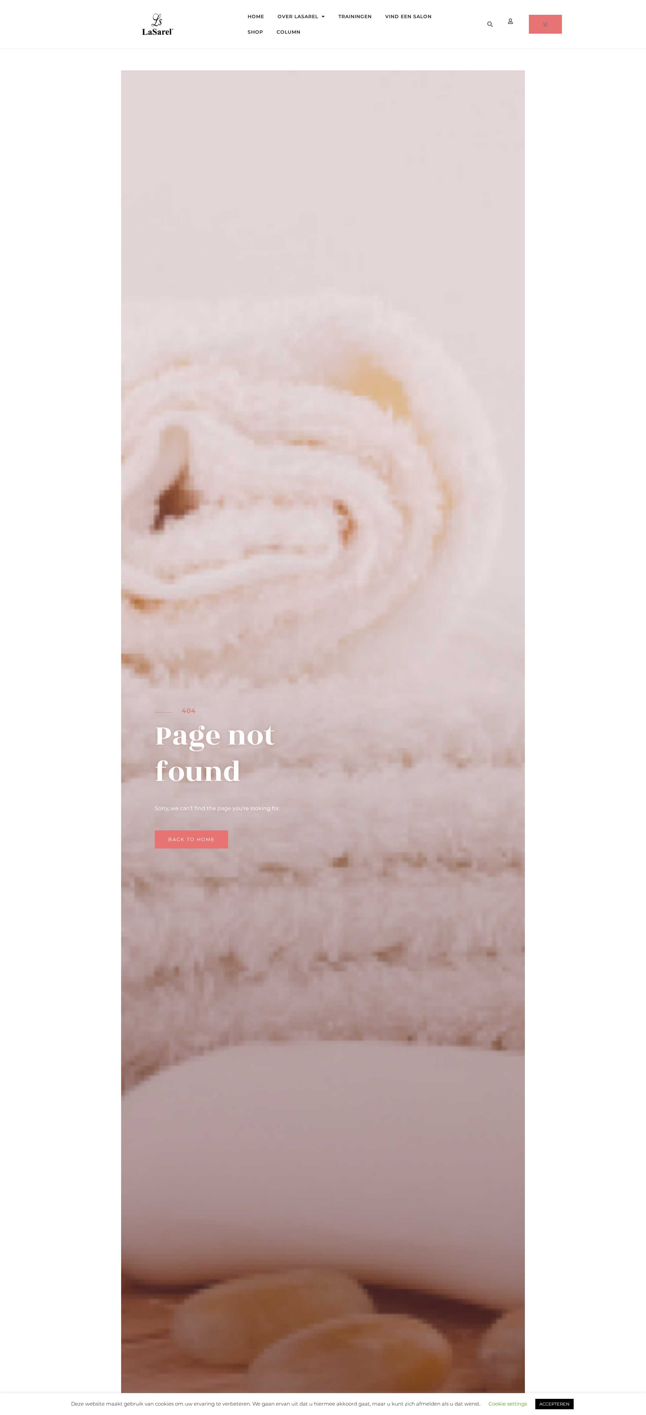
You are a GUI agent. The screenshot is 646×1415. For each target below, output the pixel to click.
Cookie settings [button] (508, 1404)
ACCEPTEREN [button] (554, 1404)
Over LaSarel (298, 16)
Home (256, 16)
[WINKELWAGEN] (545, 24)
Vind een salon (408, 16)
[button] (490, 24)
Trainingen (355, 16)
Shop (255, 32)
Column (288, 32)
